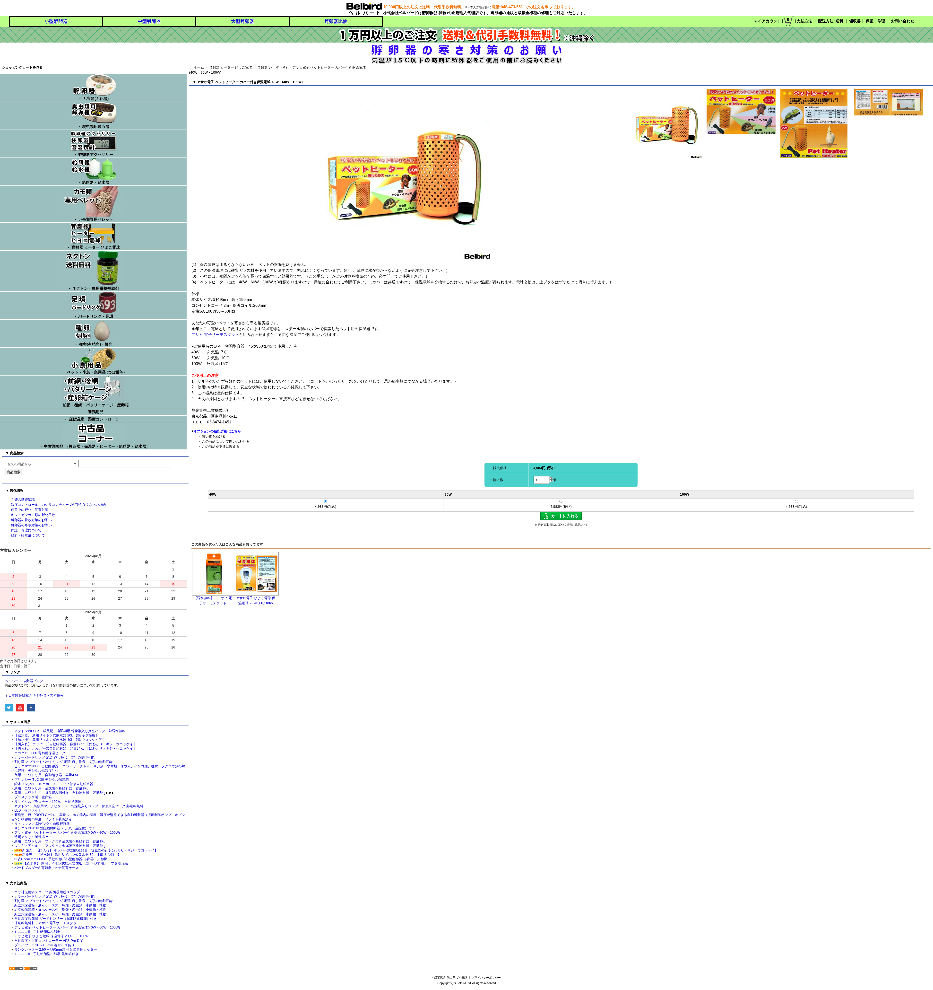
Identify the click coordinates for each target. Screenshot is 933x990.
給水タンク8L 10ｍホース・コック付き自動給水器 (53, 784)
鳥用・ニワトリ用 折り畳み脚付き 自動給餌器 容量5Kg (59, 793)
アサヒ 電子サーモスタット (215, 335)
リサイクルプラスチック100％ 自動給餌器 (49, 802)
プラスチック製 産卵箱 (33, 797)
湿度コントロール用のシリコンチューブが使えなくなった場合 (58, 505)
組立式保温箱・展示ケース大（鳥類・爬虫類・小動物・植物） (62, 905)
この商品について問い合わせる (226, 441)
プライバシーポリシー (486, 977)
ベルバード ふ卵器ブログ (24, 681)
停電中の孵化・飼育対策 (29, 510)
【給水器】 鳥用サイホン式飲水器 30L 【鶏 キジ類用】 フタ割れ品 (75, 863)
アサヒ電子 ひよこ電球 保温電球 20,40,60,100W (51, 936)
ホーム (199, 67)
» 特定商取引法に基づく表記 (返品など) (561, 524)
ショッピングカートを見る (22, 67)
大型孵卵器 (242, 21)
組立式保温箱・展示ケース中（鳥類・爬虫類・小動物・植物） (62, 909)
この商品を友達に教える (220, 446)
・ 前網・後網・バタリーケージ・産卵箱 (93, 405)
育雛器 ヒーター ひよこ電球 (230, 67)
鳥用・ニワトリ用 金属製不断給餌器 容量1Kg (51, 788)
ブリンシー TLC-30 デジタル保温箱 (41, 779)
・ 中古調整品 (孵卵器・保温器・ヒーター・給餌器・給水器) (93, 446)
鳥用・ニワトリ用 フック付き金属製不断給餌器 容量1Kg (59, 841)
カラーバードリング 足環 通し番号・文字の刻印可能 (54, 757)
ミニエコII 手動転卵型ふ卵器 (37, 932)
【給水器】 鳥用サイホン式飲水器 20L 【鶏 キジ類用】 (56, 735)
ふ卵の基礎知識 (23, 499)
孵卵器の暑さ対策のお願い (31, 520)
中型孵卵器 (149, 21)
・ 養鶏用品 (93, 412)
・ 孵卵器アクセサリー (93, 154)
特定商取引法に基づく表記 (449, 977)
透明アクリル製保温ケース (34, 837)
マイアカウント (767, 21)
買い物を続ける (214, 436)
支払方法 (804, 21)
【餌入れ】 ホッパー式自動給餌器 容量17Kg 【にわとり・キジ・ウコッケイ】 (75, 744)
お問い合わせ (902, 21)
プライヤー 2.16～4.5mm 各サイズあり (44, 945)
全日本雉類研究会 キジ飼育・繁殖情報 (34, 695)
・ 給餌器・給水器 (93, 182)
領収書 (855, 21)
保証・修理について (26, 530)
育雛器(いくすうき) (272, 67)
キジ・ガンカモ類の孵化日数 (33, 515)
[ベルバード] (364, 8)
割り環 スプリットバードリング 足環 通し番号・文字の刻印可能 (63, 762)
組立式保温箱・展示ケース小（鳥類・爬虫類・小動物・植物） (62, 914)
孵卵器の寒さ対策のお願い (31, 525)
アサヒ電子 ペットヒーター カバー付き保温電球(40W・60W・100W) (67, 832)
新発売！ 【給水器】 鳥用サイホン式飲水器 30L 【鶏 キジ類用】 (71, 855)
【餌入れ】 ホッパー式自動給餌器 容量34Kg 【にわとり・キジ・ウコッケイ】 (75, 748)
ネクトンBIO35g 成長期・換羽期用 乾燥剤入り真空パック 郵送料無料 (70, 731)
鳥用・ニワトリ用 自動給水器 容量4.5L (46, 775)
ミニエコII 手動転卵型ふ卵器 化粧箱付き (46, 954)
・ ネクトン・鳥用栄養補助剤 (93, 288)
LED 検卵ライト (27, 810)
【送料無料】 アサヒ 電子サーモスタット (47, 923)
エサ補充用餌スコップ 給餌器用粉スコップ (47, 892)
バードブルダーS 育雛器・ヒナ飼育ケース (46, 868)
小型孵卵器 (56, 21)
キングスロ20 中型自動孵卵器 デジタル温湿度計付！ (54, 828)
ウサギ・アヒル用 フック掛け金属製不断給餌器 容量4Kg (59, 846)
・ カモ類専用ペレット (93, 219)
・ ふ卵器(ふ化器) (93, 98)
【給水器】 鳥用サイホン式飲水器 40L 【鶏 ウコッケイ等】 (59, 740)
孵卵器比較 (335, 21)
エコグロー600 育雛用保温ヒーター (41, 753)
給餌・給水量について (28, 535)
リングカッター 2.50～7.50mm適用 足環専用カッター (55, 949)
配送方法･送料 (830, 21)
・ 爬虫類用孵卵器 (93, 126)
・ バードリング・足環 (93, 316)
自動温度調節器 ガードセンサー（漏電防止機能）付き (57, 918)
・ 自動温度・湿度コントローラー (93, 419)
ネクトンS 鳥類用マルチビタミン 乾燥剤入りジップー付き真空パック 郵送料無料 (78, 806)
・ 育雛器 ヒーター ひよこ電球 (93, 247)
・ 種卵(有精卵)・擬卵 (93, 344)
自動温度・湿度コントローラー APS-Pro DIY (48, 941)
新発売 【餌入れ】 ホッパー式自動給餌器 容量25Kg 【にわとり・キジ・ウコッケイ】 (90, 850)
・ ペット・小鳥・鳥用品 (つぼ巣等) (93, 372)
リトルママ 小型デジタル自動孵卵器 (42, 824)
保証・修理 (875, 21)
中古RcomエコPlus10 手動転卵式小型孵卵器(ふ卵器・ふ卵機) (61, 859)
